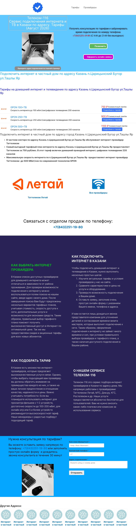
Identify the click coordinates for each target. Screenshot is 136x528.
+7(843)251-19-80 (82, 35)
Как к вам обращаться (79, 442)
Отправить (76, 472)
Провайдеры (90, 7)
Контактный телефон (79, 451)
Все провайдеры (98, 193)
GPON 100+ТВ (19, 107)
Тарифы (75, 7)
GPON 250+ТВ (19, 117)
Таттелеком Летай (38, 197)
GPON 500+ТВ (19, 126)
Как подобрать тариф (31, 360)
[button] (37, 267)
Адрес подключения (78, 459)
